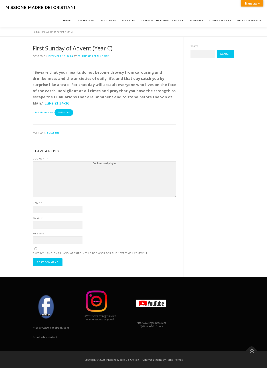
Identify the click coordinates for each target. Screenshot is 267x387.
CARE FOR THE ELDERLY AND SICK (162, 20)
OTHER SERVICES (220, 20)
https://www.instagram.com (100, 316)
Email (38, 218)
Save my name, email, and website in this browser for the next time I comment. (90, 253)
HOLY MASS (108, 20)
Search (195, 46)
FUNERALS (196, 20)
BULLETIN (128, 20)
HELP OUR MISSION (249, 20)
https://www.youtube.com (151, 323)
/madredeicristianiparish (100, 319)
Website (38, 233)
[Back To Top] (251, 351)
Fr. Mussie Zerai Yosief (93, 56)
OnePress (148, 359)
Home (67, 20)
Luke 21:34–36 (56, 103)
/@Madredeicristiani (151, 326)
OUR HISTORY (86, 20)
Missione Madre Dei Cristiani (40, 7)
